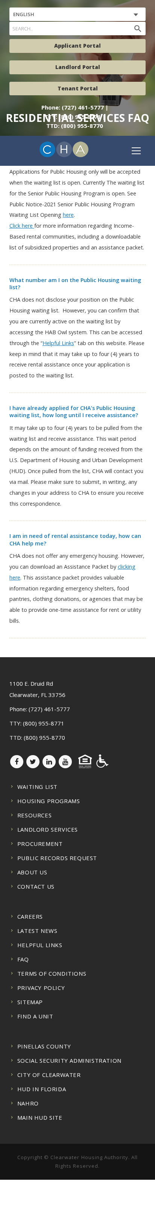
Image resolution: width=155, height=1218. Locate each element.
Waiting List (37, 786)
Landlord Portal (77, 67)
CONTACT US (36, 886)
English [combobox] (23, 14)
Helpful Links (58, 343)
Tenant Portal (78, 88)
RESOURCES (34, 815)
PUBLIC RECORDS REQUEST (57, 858)
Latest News (37, 930)
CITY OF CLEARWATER (49, 1074)
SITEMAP (30, 1002)
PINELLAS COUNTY (44, 1046)
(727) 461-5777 (49, 709)
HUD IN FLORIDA (41, 1089)
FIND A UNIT (35, 1016)
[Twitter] (33, 761)
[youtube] (65, 761)
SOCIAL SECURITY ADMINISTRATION (69, 1060)
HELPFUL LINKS (39, 945)
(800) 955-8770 (44, 737)
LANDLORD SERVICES (47, 829)
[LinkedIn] (49, 761)
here (68, 214)
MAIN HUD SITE (39, 1117)
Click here (21, 225)
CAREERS (30, 916)
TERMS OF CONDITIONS (51, 973)
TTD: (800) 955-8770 (74, 125)
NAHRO (28, 1103)
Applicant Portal (77, 45)
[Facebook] (16, 761)
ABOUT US (32, 872)
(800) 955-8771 (43, 723)
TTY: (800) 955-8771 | (74, 116)
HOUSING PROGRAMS (48, 801)
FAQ (23, 959)
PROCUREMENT (40, 843)
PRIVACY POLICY (41, 987)
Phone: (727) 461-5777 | (74, 107)
